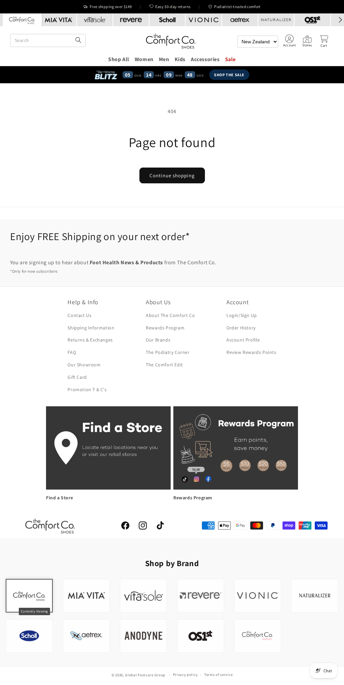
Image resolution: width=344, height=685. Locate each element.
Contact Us (79, 315)
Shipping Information (91, 328)
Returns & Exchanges (90, 340)
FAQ (72, 352)
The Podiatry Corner (167, 352)
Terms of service (218, 674)
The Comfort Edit (164, 365)
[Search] (78, 40)
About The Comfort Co (170, 315)
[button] (324, 41)
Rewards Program (165, 328)
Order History (241, 328)
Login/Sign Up (241, 315)
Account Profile (243, 340)
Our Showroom (84, 365)
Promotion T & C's (87, 389)
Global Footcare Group (145, 675)
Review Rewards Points (251, 352)
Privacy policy (185, 674)
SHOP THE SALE (229, 74)
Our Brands (158, 340)
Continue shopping (172, 175)
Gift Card (77, 377)
